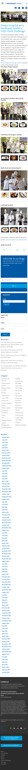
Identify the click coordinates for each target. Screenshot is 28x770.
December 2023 (6, 520)
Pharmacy (18, 405)
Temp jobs (3, 755)
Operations (18, 396)
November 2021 (6, 584)
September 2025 (6, 466)
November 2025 (6, 460)
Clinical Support (5, 408)
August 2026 (5, 437)
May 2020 (4, 631)
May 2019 (4, 662)
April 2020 (5, 633)
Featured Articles (6, 420)
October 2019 (6, 649)
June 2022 (5, 566)
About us (2, 751)
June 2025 (5, 473)
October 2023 (5, 525)
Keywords (3, 317)
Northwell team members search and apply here (11, 738)
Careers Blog (3, 762)
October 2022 (6, 556)
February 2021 (6, 608)
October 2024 (6, 494)
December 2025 (6, 458)
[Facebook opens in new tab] (4, 250)
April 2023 (4, 540)
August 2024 (5, 499)
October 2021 (5, 587)
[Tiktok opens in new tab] (24, 728)
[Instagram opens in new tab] (21, 728)
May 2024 (4, 507)
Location (2, 328)
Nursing (17, 393)
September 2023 (6, 528)
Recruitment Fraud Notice (11, 745)
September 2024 (6, 497)
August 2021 (5, 592)
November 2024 (6, 491)
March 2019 (5, 667)
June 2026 (5, 442)
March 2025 (5, 481)
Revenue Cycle (19, 412)
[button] (2, 3)
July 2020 (4, 626)
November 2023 (6, 522)
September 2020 (6, 621)
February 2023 (6, 546)
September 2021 (6, 590)
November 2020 (6, 615)
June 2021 (5, 597)
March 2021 (5, 605)
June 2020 (5, 628)
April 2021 (4, 602)
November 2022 (6, 553)
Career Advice (5, 395)
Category (2, 322)
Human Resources (6, 427)
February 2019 (6, 670)
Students (3, 756)
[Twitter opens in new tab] (11, 250)
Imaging (17, 378)
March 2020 (5, 636)
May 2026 (4, 445)
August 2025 (5, 468)
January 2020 (5, 641)
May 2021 (4, 600)
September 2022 (6, 559)
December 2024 (6, 489)
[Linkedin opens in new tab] (17, 250)
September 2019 (6, 652)
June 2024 (5, 504)
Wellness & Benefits (20, 425)
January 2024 (5, 517)
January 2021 (5, 610)
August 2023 (5, 530)
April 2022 (5, 571)
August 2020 (5, 623)
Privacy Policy (3, 764)
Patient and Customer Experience (18, 400)
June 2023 (5, 535)
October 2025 (6, 463)
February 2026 (6, 453)
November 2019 (6, 646)
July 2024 (4, 502)
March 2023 (5, 543)
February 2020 (6, 639)
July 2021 (4, 595)
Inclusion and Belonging (6, 760)
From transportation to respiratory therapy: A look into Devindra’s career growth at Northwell (14, 368)
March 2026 (5, 450)
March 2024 (5, 512)
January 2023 (5, 548)
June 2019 (5, 659)
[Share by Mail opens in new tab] (24, 250)
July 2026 (4, 440)
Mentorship (18, 390)
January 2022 (5, 579)
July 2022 (4, 564)
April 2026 (5, 447)
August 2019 (5, 654)
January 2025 (5, 486)
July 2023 (4, 533)
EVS (2, 418)
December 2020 (6, 613)
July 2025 (4, 471)
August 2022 (5, 561)
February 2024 (6, 515)
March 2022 (5, 574)
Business (3, 393)
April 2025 (5, 478)
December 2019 (6, 644)
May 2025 (4, 476)
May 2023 (4, 538)
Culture (3, 415)
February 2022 (6, 577)
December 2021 (6, 582)
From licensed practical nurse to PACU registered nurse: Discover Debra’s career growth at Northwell (12, 345)
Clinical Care (4, 400)
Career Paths (5, 398)
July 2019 (4, 657)
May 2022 (4, 569)
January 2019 (5, 672)
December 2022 (6, 551)
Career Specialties (4, 753)
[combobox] (14, 320)
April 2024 (5, 509)
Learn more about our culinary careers (16, 240)
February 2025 (6, 484)
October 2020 (6, 618)
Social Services (19, 415)
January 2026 (5, 455)
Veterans (17, 422)
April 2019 (5, 664)
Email (2, 277)
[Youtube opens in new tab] (18, 728)
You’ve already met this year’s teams (11, 63)
